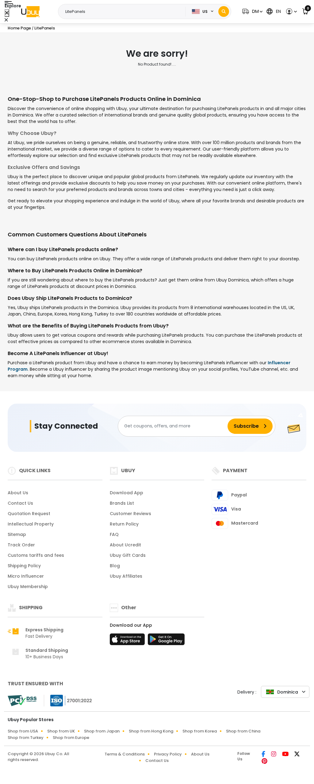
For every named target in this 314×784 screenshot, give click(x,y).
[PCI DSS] (22, 700)
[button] (251, 11)
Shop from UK (61, 731)
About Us (18, 493)
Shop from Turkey (26, 737)
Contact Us (20, 503)
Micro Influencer (26, 576)
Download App (126, 493)
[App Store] (128, 641)
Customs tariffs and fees (36, 555)
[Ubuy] (30, 11)
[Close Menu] (7, 13)
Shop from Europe (71, 737)
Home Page (19, 28)
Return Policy (124, 524)
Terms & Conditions (125, 754)
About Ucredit (125, 545)
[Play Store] (166, 641)
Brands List (122, 503)
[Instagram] (274, 754)
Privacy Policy (168, 754)
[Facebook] (264, 754)
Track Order (21, 545)
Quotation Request (29, 514)
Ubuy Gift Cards (128, 555)
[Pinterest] (264, 762)
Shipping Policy (24, 566)
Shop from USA (23, 731)
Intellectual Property (31, 524)
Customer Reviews (130, 514)
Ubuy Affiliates (126, 576)
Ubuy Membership (28, 586)
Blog (115, 566)
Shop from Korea (199, 731)
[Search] (223, 11)
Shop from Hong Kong (151, 731)
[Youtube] (286, 754)
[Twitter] (297, 754)
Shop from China (243, 731)
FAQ (114, 534)
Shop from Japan (102, 731)
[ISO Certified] (68, 700)
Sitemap (17, 534)
